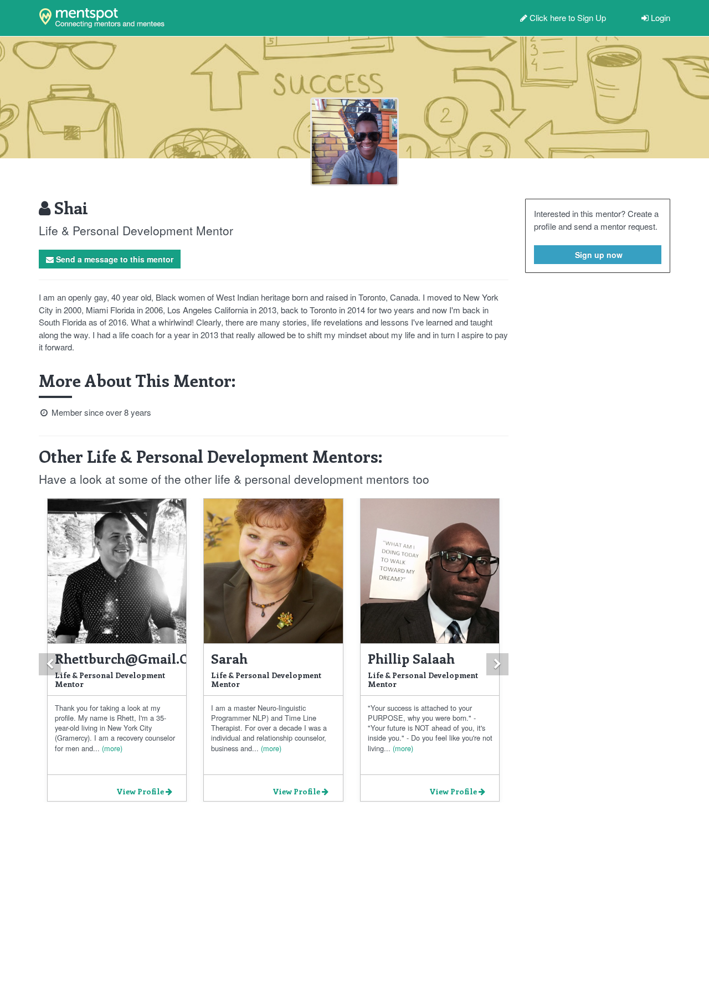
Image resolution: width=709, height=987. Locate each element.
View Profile (141, 791)
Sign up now (598, 254)
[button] (50, 664)
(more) (111, 748)
